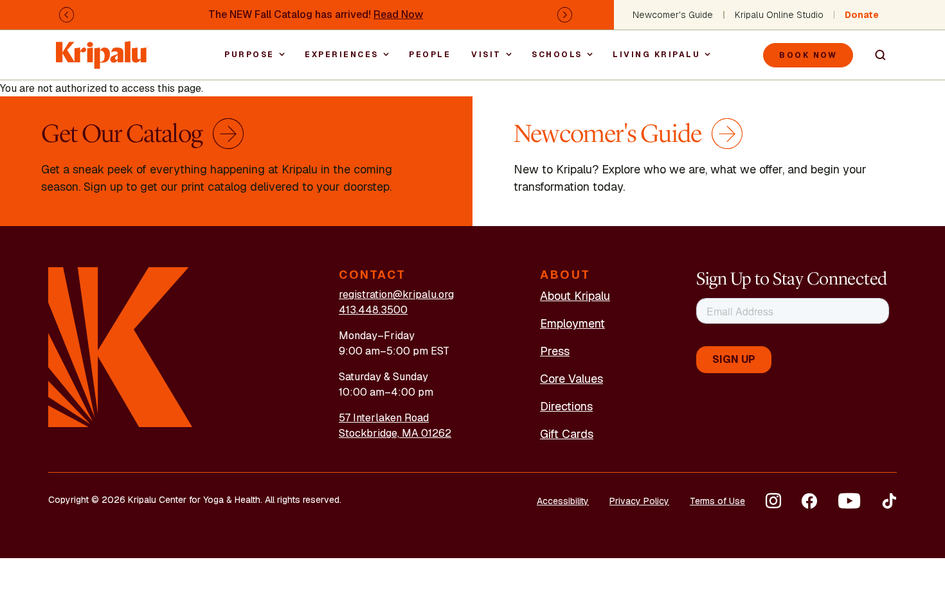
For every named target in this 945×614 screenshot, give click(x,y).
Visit (486, 54)
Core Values (571, 378)
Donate (862, 14)
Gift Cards (566, 433)
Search (875, 55)
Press (555, 351)
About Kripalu (575, 295)
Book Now (808, 55)
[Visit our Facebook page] (809, 501)
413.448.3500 (373, 310)
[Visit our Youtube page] (849, 501)
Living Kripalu (656, 54)
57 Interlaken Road (384, 418)
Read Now (398, 14)
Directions (566, 406)
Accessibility (563, 501)
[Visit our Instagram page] (773, 501)
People (430, 54)
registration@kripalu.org (396, 294)
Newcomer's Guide (673, 14)
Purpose (249, 54)
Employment (572, 323)
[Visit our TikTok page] (889, 501)
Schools (557, 54)
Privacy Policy (639, 501)
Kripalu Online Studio (779, 14)
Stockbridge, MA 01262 (395, 433)
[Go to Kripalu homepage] (120, 346)
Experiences (342, 54)
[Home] (102, 48)
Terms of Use (717, 501)
